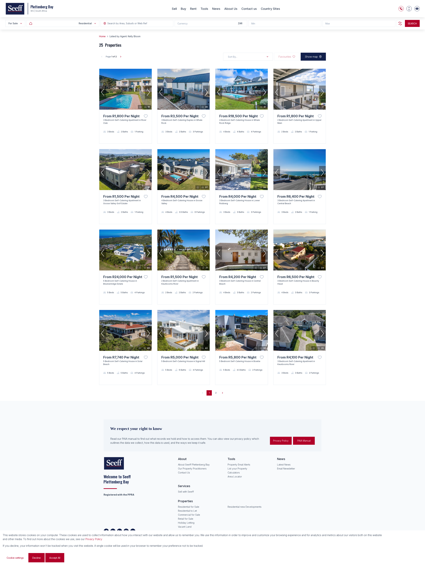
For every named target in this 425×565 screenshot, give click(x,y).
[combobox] (125, 23)
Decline (36, 557)
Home (102, 36)
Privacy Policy (281, 440)
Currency (182, 23)
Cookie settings (15, 557)
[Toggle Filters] (400, 23)
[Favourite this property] (146, 116)
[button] (102, 92)
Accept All (54, 557)
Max (327, 23)
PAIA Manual (304, 440)
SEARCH (412, 23)
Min (253, 23)
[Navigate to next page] (222, 393)
